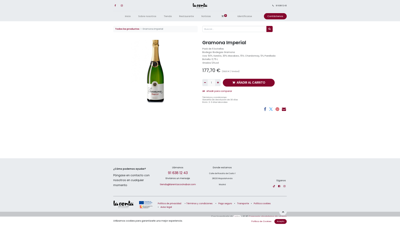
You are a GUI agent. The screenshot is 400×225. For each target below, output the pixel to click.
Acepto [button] (280, 221)
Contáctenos (275, 16)
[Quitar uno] (205, 82)
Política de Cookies (261, 221)
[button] (283, 211)
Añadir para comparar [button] (219, 91)
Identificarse (245, 16)
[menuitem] (128, 16)
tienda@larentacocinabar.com (178, 184)
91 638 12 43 (178, 172)
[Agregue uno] (217, 82)
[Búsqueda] (269, 29)
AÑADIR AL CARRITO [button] (251, 82)
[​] (274, 186)
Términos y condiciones (214, 97)
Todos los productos (127, 28)
